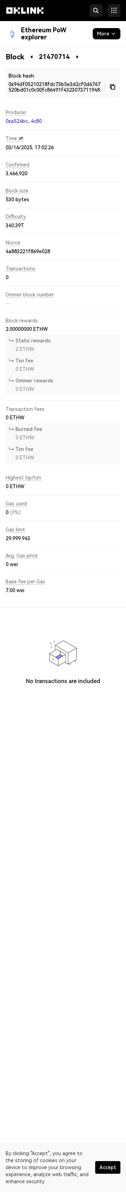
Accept (107, 1167)
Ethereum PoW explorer (43, 33)
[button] (24, 16)
